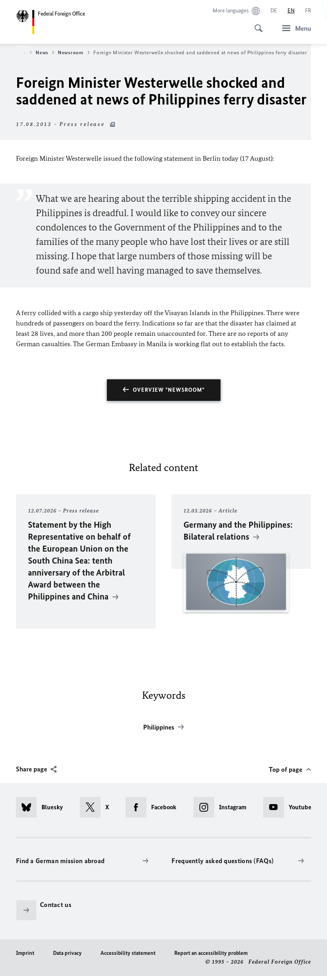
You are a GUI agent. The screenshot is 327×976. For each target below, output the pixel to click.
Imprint (25, 953)
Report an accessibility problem (211, 953)
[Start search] (256, 24)
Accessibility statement (128, 953)
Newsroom (71, 52)
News (41, 52)
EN (291, 10)
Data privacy (67, 953)
